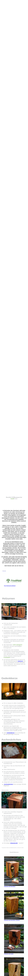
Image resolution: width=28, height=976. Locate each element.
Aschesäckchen (8, 784)
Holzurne (20, 661)
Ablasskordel (14, 843)
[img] (14, 244)
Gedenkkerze (10, 732)
